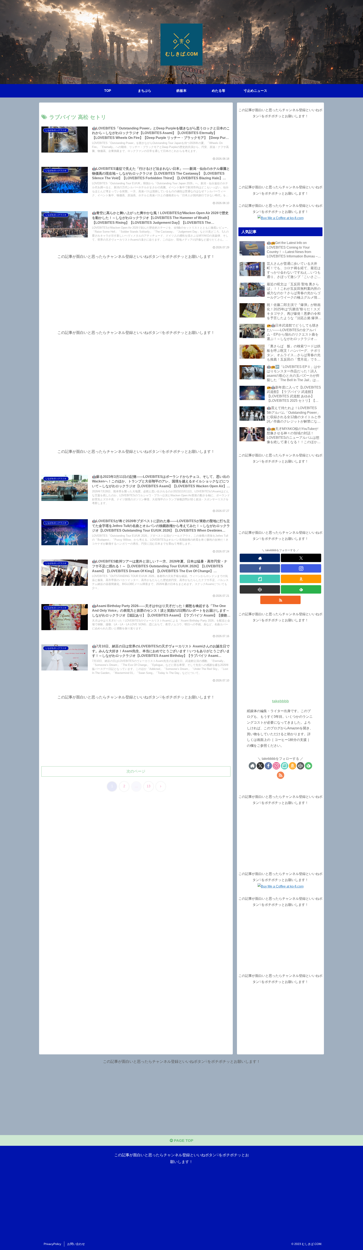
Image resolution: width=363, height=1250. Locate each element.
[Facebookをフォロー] (260, 568)
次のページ (135, 771)
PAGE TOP (183, 1140)
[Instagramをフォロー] (301, 568)
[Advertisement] (135, 289)
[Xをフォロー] (301, 558)
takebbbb (280, 701)
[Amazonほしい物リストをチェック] (301, 579)
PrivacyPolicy (52, 1244)
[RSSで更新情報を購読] (280, 600)
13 (148, 786)
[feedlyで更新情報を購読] (301, 589)
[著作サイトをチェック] (260, 558)
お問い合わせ (76, 1244)
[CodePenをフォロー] (260, 589)
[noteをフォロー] (260, 579)
